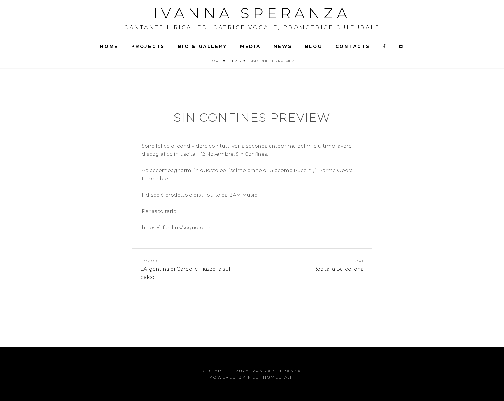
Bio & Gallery (202, 46)
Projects (148, 46)
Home (109, 46)
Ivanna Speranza (252, 13)
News (283, 46)
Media (250, 46)
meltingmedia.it (271, 377)
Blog (314, 46)
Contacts (352, 46)
